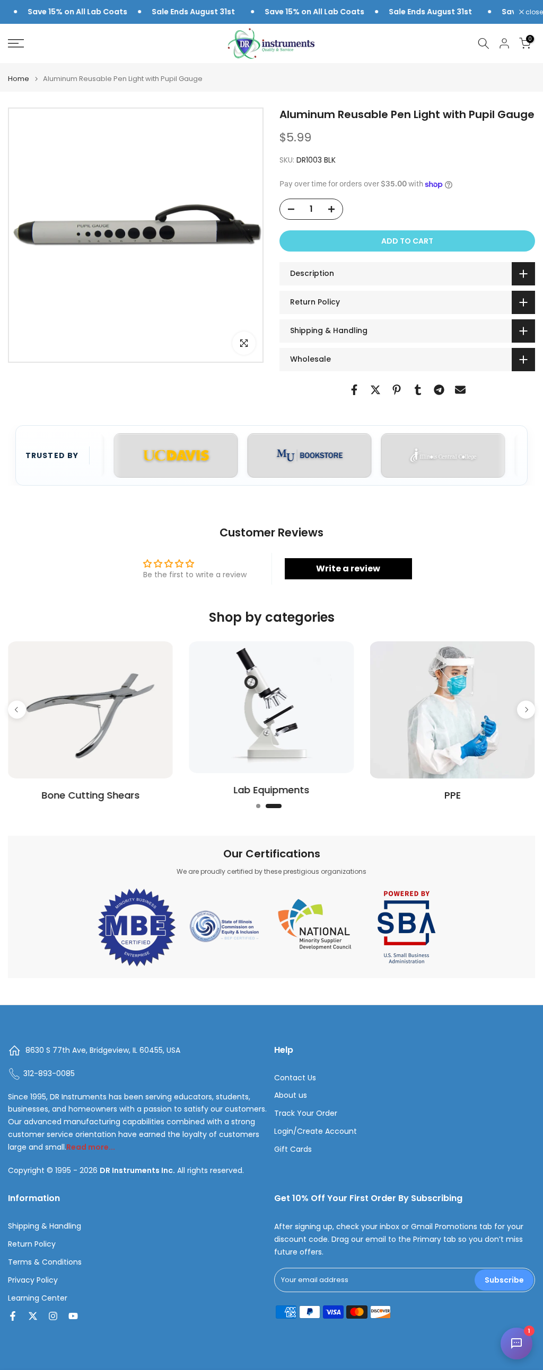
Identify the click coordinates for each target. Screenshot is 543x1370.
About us (290, 1095)
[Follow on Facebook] (12, 1316)
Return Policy (32, 1244)
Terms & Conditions (45, 1262)
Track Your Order (305, 1113)
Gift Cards (293, 1149)
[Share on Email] (460, 390)
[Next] (526, 707)
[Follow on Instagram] (53, 1316)
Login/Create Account (315, 1131)
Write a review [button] (348, 568)
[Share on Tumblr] (418, 390)
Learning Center (37, 1298)
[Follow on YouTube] (73, 1316)
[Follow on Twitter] (33, 1316)
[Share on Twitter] (375, 390)
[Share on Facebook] (354, 390)
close (533, 12)
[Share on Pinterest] (396, 390)
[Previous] (17, 707)
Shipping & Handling (44, 1226)
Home (18, 78)
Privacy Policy (33, 1280)
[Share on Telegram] (439, 390)
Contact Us (295, 1078)
